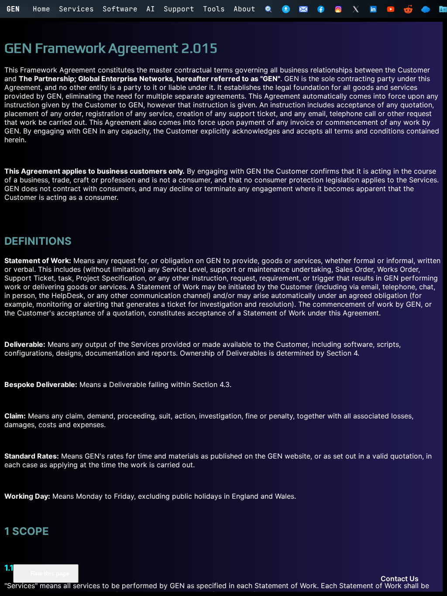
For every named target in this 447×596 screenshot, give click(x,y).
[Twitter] (355, 9)
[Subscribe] (303, 9)
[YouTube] (390, 9)
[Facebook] (320, 9)
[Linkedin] (373, 9)
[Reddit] (408, 9)
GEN (13, 9)
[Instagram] (338, 9)
